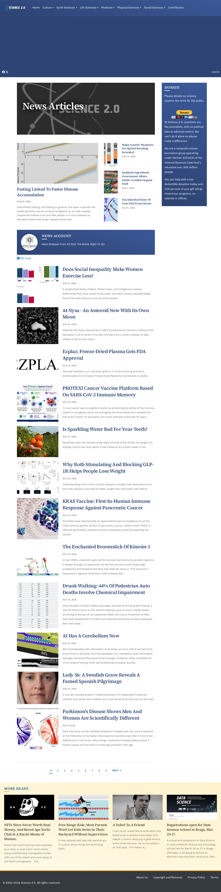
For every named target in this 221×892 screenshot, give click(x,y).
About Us (142, 877)
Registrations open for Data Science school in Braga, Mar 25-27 (190, 829)
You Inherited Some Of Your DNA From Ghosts (136, 201)
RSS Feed (25, 258)
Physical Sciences (128, 7)
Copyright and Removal (167, 877)
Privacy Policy (196, 877)
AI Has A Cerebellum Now (91, 635)
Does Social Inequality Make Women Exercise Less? (103, 272)
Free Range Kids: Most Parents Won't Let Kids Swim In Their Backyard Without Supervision (83, 829)
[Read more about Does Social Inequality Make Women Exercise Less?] (37, 284)
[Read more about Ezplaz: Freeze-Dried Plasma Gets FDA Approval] (37, 364)
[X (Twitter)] (7, 72)
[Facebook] (4, 72)
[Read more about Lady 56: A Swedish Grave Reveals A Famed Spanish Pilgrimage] (37, 688)
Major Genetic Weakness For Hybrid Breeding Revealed (137, 148)
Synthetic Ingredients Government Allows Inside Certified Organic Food (137, 178)
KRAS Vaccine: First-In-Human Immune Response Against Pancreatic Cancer (107, 504)
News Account (56, 235)
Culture (47, 7)
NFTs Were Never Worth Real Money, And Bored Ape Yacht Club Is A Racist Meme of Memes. (27, 831)
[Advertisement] (110, 44)
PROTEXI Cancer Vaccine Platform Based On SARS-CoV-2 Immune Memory (108, 391)
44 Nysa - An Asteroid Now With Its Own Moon (106, 313)
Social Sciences (153, 7)
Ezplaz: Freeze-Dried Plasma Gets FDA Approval (104, 354)
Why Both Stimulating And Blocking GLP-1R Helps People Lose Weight (108, 467)
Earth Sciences (66, 7)
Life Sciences (88, 7)
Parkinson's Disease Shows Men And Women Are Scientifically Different (102, 714)
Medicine (106, 7)
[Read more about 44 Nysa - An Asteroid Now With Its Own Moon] (37, 325)
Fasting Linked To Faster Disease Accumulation (47, 191)
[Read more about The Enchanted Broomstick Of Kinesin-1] (37, 560)
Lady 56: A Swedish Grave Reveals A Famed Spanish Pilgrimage (101, 678)
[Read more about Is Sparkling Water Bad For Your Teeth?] (37, 441)
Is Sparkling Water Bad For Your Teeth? (105, 429)
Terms (214, 877)
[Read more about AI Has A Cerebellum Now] (37, 650)
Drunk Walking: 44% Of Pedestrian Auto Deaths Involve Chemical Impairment (106, 589)
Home (36, 7)
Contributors (176, 7)
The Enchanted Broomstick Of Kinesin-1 (106, 546)
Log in (215, 72)
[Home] (16, 8)
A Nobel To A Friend (129, 824)
